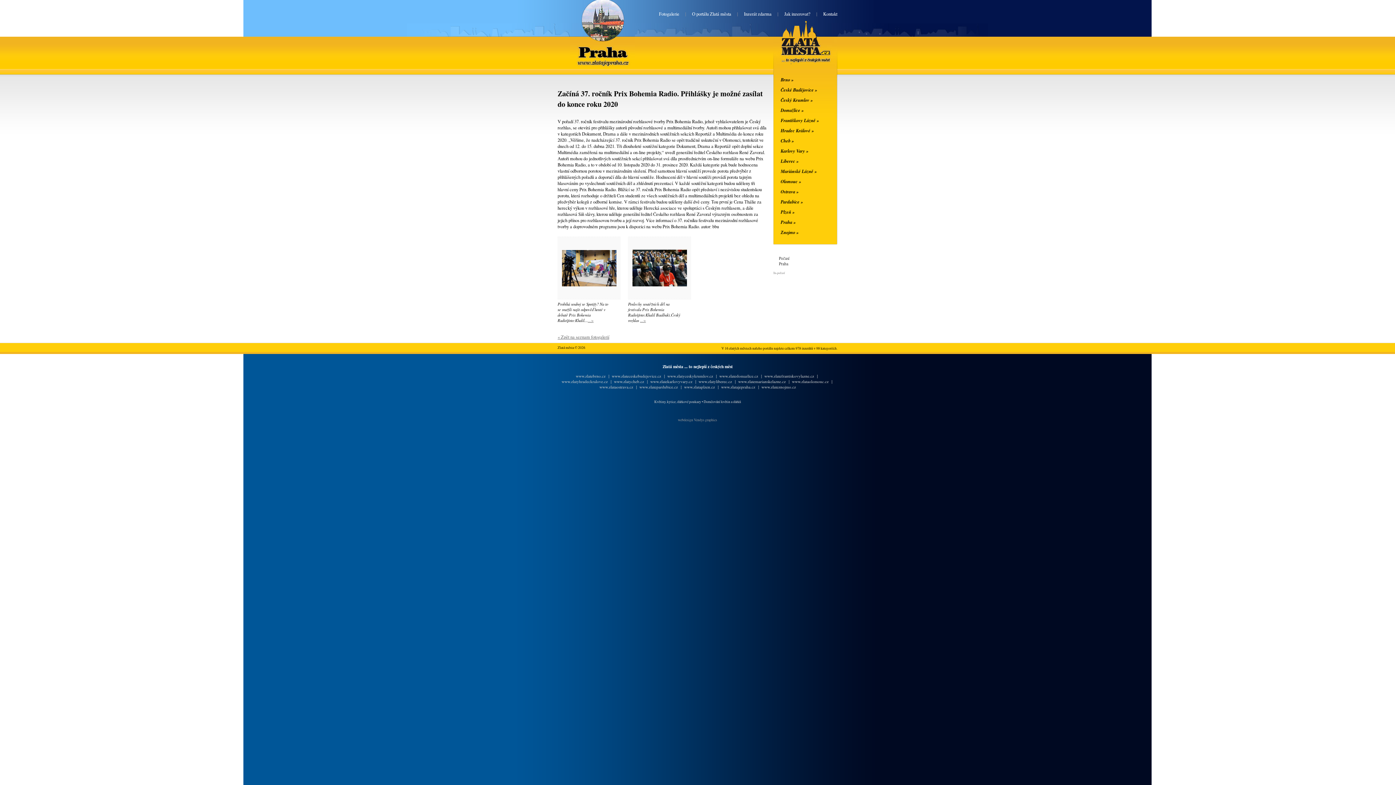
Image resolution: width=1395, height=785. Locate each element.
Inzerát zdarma (758, 14)
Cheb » (787, 140)
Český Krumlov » (797, 100)
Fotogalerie (669, 14)
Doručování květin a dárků (722, 401)
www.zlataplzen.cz (699, 387)
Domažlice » (792, 110)
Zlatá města (797, 50)
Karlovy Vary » (794, 151)
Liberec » (789, 161)
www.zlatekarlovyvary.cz (671, 381)
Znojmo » (789, 232)
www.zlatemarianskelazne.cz (762, 381)
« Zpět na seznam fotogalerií (583, 337)
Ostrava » (789, 191)
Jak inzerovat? (797, 14)
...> (591, 320)
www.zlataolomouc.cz (810, 381)
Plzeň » (787, 212)
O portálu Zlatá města (711, 14)
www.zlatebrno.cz (591, 376)
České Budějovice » (799, 89)
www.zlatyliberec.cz (715, 381)
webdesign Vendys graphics (697, 420)
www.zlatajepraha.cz (738, 387)
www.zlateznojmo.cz (778, 387)
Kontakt (830, 14)
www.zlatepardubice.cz (658, 387)
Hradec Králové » (797, 130)
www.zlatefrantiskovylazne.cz (789, 376)
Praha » (788, 222)
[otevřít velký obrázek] (589, 285)
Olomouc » (791, 181)
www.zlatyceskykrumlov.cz (690, 376)
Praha (602, 46)
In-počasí (779, 273)
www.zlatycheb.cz (629, 381)
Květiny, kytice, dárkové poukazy (677, 401)
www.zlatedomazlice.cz (738, 376)
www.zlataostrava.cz (616, 387)
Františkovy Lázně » (800, 120)
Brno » (787, 79)
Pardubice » (792, 201)
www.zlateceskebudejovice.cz (636, 376)
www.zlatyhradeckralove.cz (585, 381)
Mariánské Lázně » (799, 171)
